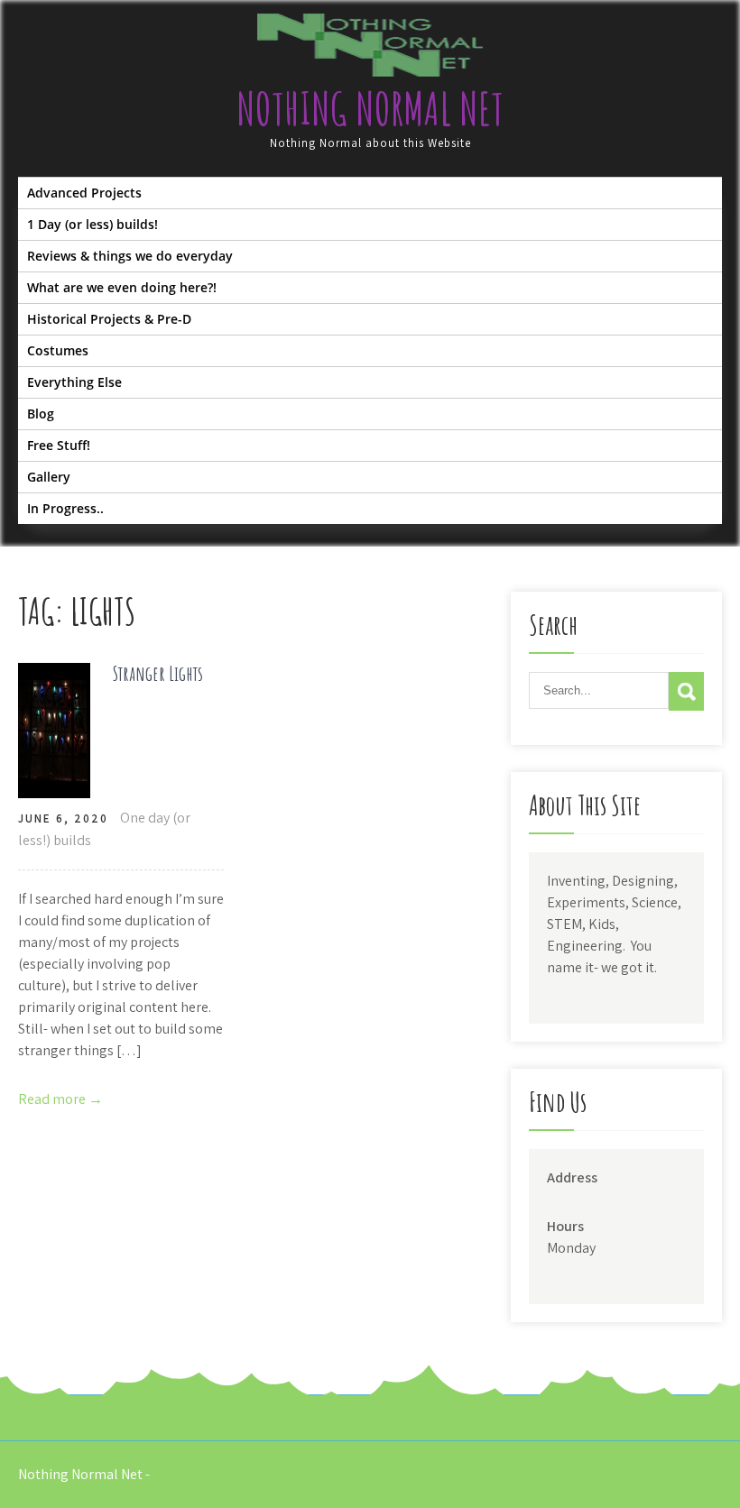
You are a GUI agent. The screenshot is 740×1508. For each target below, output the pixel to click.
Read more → (60, 1099)
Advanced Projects (84, 192)
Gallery (48, 476)
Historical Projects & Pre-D (109, 318)
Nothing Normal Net (370, 107)
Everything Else (74, 382)
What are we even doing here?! (122, 287)
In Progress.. (65, 508)
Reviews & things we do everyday (130, 255)
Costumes (57, 350)
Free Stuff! (58, 445)
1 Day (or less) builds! (92, 224)
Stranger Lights (158, 673)
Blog (40, 413)
